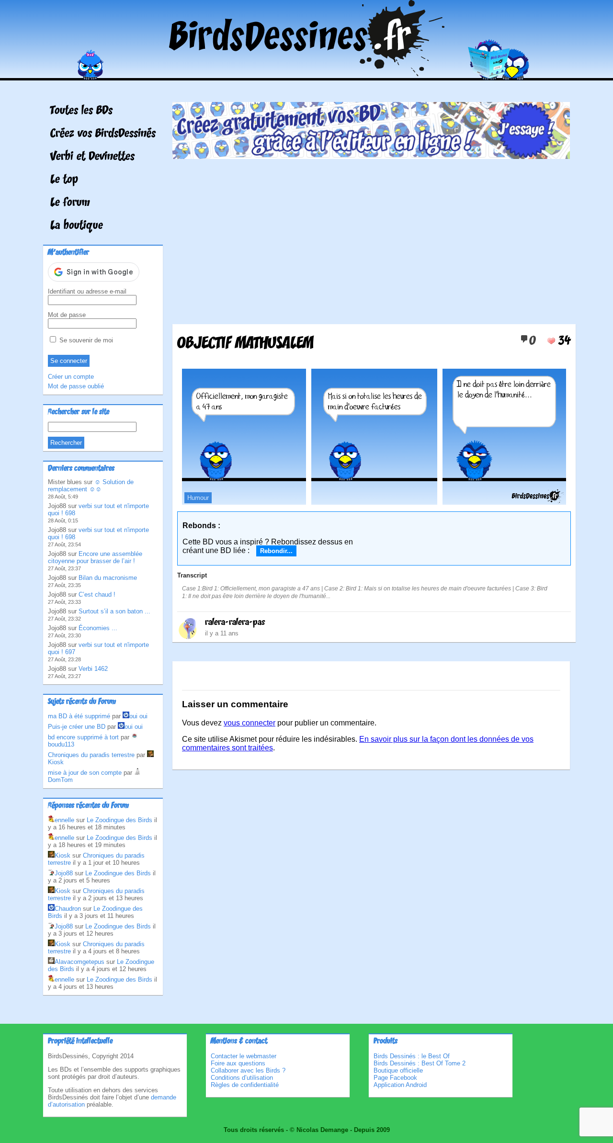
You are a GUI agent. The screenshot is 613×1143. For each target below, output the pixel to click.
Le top (64, 180)
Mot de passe (67, 314)
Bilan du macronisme (108, 577)
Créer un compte (71, 376)
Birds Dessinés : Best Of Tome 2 (419, 1063)
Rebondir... (276, 551)
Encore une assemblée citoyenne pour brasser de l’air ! (95, 557)
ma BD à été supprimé (79, 716)
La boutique (76, 226)
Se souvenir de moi (85, 340)
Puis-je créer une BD (76, 726)
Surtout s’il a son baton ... (114, 611)
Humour (198, 497)
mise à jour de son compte (85, 772)
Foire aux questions (238, 1063)
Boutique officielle (398, 1070)
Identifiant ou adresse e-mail (87, 291)
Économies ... (98, 628)
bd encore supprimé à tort (83, 737)
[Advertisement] (371, 238)
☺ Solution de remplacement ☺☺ (91, 485)
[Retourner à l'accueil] (306, 73)
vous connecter (249, 723)
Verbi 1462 (93, 668)
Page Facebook (395, 1077)
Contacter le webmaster (243, 1056)
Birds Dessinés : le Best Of (412, 1056)
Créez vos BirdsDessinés (103, 134)
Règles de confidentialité (245, 1084)
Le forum (70, 203)
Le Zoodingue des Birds (119, 820)
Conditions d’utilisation (242, 1077)
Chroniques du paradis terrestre (91, 754)
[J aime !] (551, 341)
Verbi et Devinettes (92, 157)
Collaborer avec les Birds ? (248, 1070)
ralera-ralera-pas (235, 622)
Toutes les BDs (81, 111)
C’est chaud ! (97, 594)
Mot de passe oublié (76, 386)
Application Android (400, 1084)
